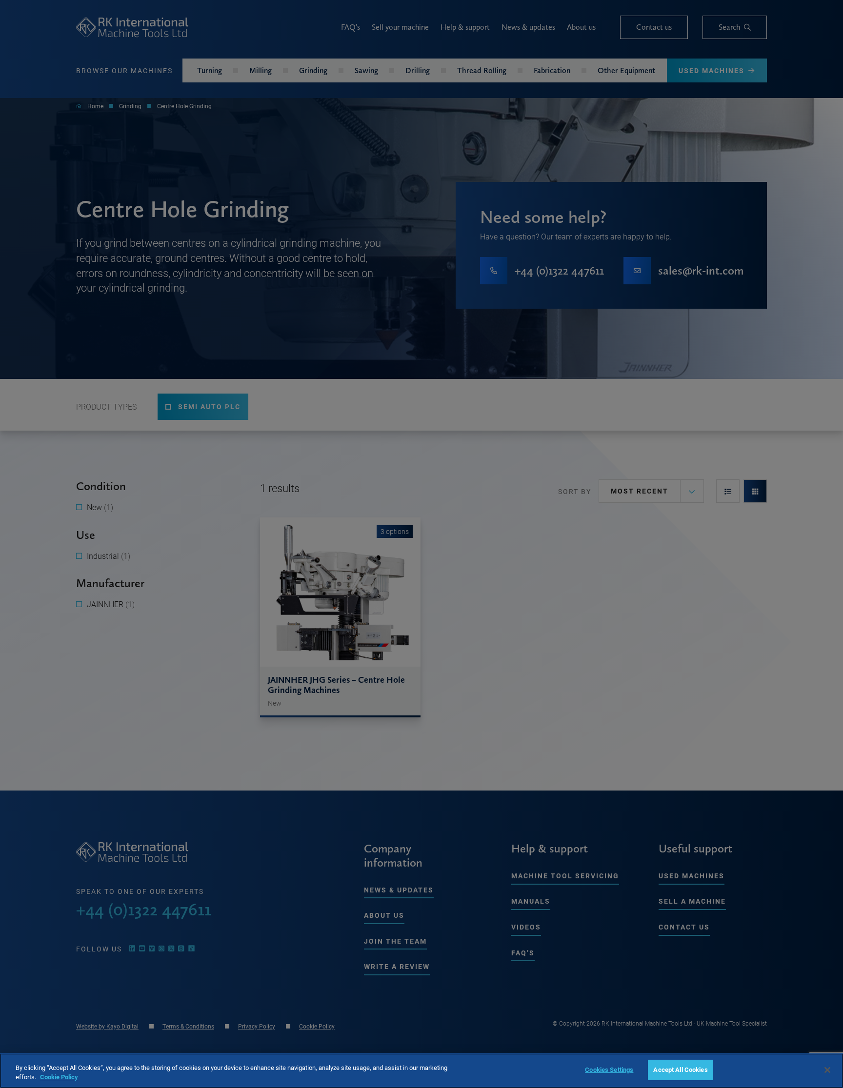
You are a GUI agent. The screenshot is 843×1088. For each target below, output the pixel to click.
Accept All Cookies (680, 1069)
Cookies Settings (609, 1069)
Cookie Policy (59, 1077)
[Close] (827, 1070)
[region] (421, 1070)
